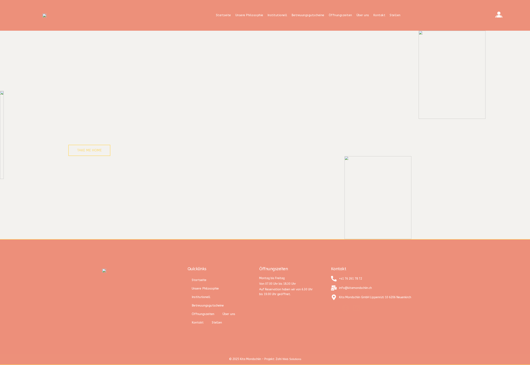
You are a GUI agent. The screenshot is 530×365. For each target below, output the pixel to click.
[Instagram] (335, 308)
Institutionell (277, 15)
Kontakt (379, 15)
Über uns (363, 15)
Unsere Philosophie (249, 15)
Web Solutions (291, 359)
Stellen (395, 15)
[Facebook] (345, 308)
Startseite (223, 15)
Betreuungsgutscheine (308, 15)
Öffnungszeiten (340, 15)
